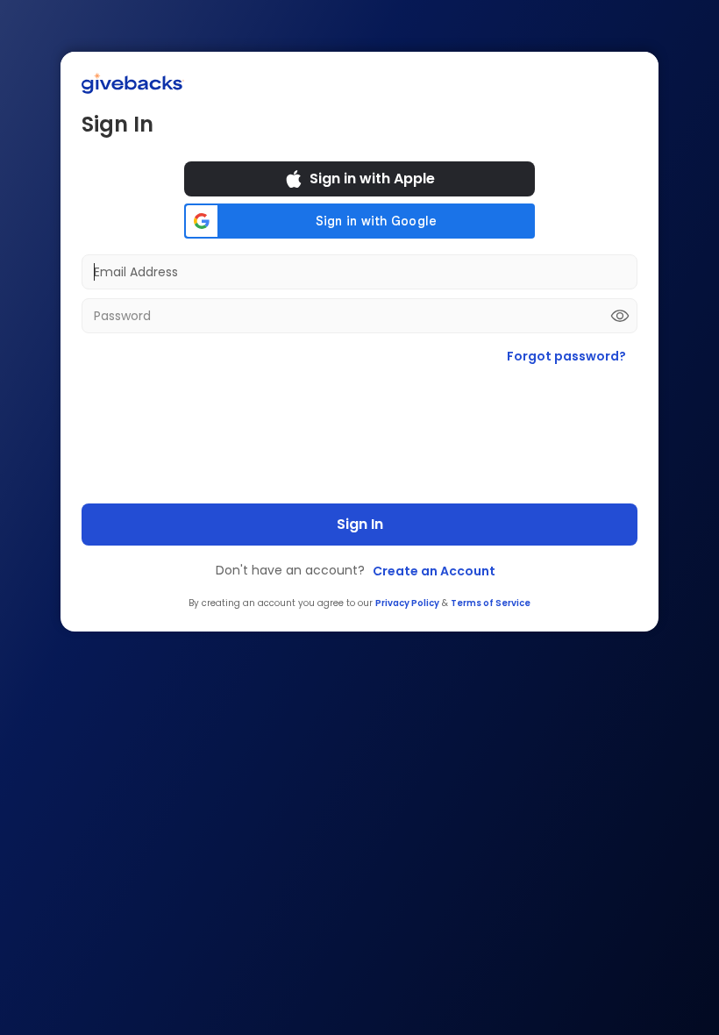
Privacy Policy (407, 603)
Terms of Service (490, 603)
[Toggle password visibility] (620, 315)
